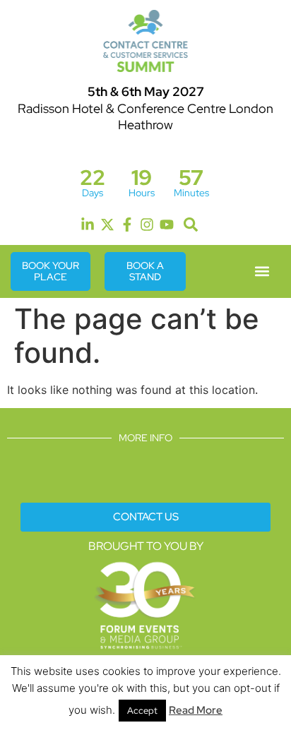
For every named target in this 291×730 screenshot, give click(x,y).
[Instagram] (147, 224)
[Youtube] (167, 224)
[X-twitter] (107, 224)
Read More (195, 710)
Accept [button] (142, 711)
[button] (190, 225)
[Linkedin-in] (88, 224)
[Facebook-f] (127, 224)
